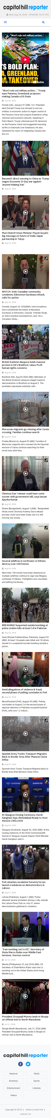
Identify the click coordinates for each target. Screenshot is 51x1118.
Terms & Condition (34, 1110)
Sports (36, 1081)
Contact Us (25, 1114)
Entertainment (13, 1088)
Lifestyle (37, 1088)
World (36, 1073)
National (13, 1073)
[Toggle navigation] (5, 22)
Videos (13, 1095)
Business (13, 1081)
